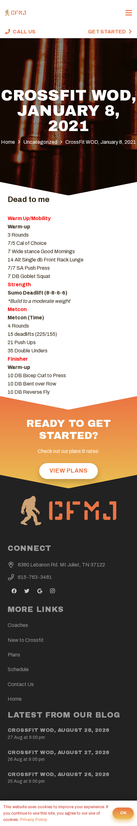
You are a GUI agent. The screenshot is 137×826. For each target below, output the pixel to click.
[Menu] (128, 13)
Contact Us (21, 684)
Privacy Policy (33, 819)
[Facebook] (14, 591)
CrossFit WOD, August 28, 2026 (59, 730)
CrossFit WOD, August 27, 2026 (59, 752)
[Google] (39, 591)
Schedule (18, 669)
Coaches (18, 625)
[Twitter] (26, 591)
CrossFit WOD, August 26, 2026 (59, 774)
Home (15, 699)
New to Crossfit (26, 640)
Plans (14, 654)
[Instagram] (52, 591)
